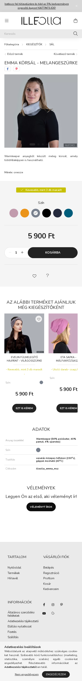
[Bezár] (76, 6)
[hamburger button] (6, 20)
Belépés (48, 568)
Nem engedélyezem (27, 674)
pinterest (61, 604)
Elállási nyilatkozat (19, 626)
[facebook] (7, 69)
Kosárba (52, 252)
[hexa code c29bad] (13, 213)
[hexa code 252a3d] (57, 213)
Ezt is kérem (24, 408)
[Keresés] (75, 33)
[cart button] (75, 20)
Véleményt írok (41, 507)
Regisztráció (51, 573)
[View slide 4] (47, 144)
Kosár (47, 584)
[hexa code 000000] (46, 213)
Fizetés (12, 632)
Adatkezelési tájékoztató (23, 621)
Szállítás (13, 637)
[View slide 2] (38, 144)
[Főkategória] (11, 44)
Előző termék (15, 54)
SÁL (51, 44)
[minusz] (10, 252)
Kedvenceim (51, 589)
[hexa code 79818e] (35, 213)
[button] (34, 275)
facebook (44, 604)
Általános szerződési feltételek (21, 614)
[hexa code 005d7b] (68, 213)
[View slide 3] (43, 144)
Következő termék (64, 54)
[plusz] (22, 252)
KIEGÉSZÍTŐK (34, 44)
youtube (44, 613)
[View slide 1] (32, 144)
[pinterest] (16, 69)
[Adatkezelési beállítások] (53, 613)
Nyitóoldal (14, 568)
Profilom (48, 578)
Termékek (14, 573)
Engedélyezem (56, 674)
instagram (53, 604)
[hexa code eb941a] (24, 213)
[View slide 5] (52, 144)
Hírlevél (13, 578)
